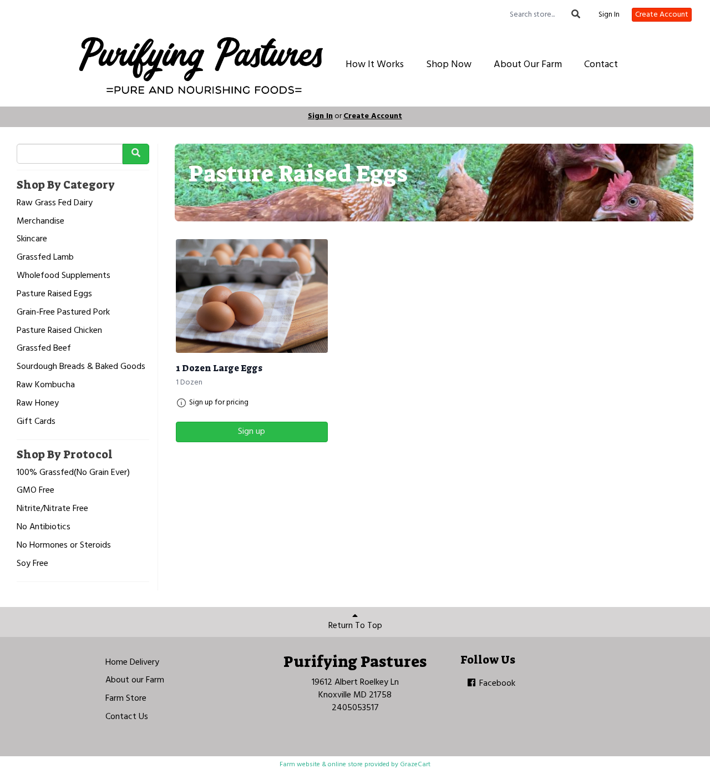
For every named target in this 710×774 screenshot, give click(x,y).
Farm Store (125, 698)
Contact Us (126, 717)
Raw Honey (38, 403)
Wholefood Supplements (63, 276)
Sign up (251, 431)
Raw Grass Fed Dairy (55, 203)
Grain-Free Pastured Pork (63, 312)
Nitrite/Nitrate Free (52, 509)
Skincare (32, 239)
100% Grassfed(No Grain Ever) (73, 473)
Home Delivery (132, 662)
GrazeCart (415, 764)
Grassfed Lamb (45, 257)
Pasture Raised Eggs (54, 294)
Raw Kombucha (46, 385)
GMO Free (35, 490)
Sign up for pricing (218, 402)
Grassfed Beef (44, 348)
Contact (601, 65)
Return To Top (355, 626)
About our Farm (134, 680)
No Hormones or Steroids (64, 545)
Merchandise (40, 221)
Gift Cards (36, 422)
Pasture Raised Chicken (59, 331)
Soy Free (32, 564)
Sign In (609, 15)
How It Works (375, 65)
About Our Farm (528, 65)
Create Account (661, 14)
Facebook (496, 683)
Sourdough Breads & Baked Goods (81, 367)
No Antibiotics (43, 527)
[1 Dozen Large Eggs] (252, 296)
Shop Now (448, 65)
